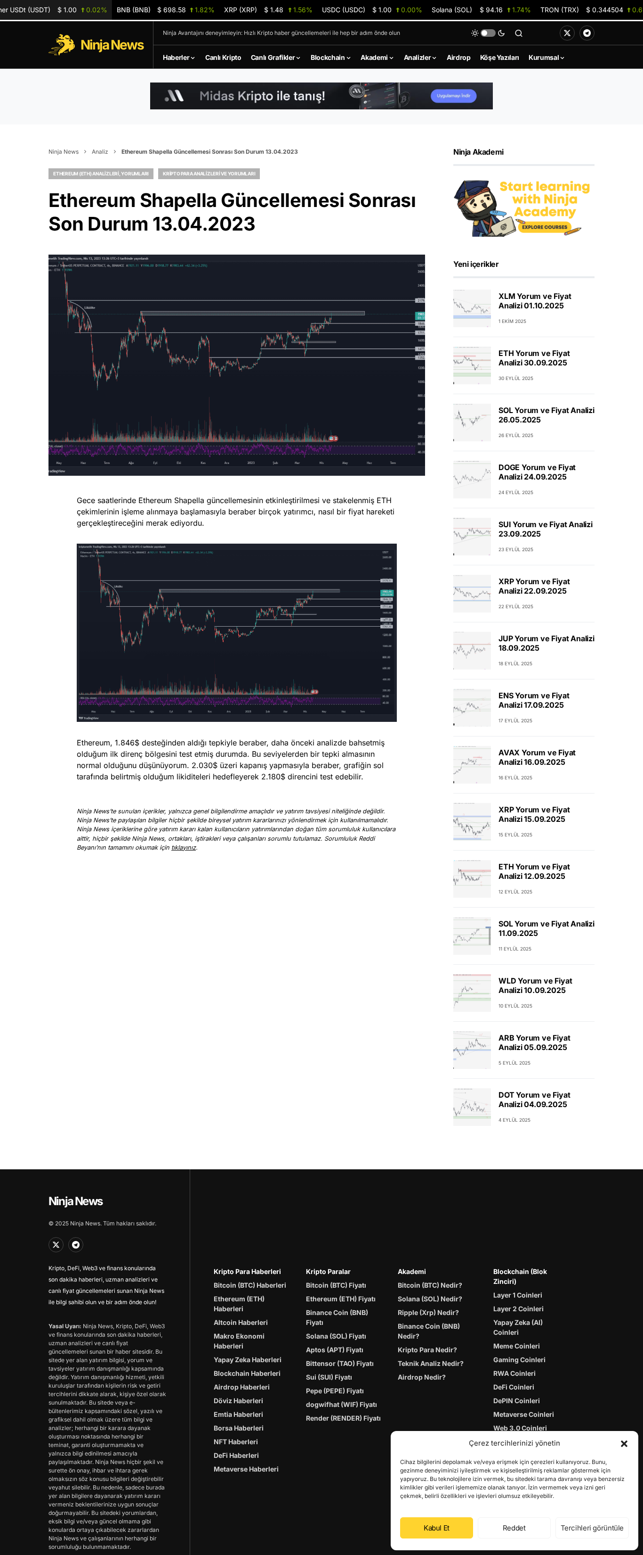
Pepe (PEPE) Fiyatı (335, 1391)
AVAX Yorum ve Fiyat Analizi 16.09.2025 (537, 757)
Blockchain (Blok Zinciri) (520, 1276)
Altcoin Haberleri (241, 1322)
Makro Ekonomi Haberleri (239, 1341)
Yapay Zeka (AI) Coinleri (518, 1327)
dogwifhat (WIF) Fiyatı (341, 1404)
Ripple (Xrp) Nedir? (428, 1312)
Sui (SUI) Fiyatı (329, 1377)
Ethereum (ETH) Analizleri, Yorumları (101, 173)
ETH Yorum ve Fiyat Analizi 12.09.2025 (534, 871)
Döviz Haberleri (238, 1401)
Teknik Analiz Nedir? (431, 1363)
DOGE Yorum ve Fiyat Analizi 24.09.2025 (537, 472)
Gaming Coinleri (519, 1360)
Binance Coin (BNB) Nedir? (429, 1331)
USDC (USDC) (372, 10)
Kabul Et (437, 1527)
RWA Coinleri (514, 1373)
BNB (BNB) (166, 10)
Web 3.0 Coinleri (520, 1428)
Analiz (100, 151)
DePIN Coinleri (516, 1401)
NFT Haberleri (236, 1442)
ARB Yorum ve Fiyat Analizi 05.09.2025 (534, 1043)
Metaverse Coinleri (523, 1414)
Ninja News (63, 151)
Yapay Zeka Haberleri (247, 1360)
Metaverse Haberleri (246, 1469)
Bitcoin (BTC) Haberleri (250, 1285)
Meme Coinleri (516, 1346)
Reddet (514, 1527)
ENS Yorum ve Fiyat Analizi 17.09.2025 (533, 700)
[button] (624, 1443)
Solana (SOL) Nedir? (430, 1299)
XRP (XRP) (268, 10)
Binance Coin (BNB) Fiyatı (337, 1317)
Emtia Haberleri (238, 1414)
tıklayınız (183, 847)
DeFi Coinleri (513, 1387)
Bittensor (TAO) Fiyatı (340, 1363)
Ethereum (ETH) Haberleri (239, 1304)
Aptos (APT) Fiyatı (334, 1350)
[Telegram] (587, 33)
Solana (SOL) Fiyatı (336, 1336)
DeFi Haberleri (236, 1455)
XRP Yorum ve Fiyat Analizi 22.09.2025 (534, 586)
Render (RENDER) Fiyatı (343, 1418)
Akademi (412, 1271)
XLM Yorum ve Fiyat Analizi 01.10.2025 (534, 301)
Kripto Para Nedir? (427, 1350)
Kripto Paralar (328, 1271)
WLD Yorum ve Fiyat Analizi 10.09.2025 (535, 985)
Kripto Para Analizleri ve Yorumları (209, 173)
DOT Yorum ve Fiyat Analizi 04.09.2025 (534, 1100)
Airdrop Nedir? (422, 1377)
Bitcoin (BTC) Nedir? (430, 1285)
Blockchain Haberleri (247, 1373)
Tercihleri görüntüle (592, 1527)
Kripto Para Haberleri (247, 1271)
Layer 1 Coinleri (517, 1295)
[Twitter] (567, 33)
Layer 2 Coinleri (518, 1309)
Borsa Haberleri (239, 1428)
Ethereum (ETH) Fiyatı (341, 1299)
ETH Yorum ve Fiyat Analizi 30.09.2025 (534, 358)
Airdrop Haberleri (242, 1387)
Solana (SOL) (481, 10)
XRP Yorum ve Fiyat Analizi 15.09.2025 (534, 814)
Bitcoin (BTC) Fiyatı (336, 1285)
